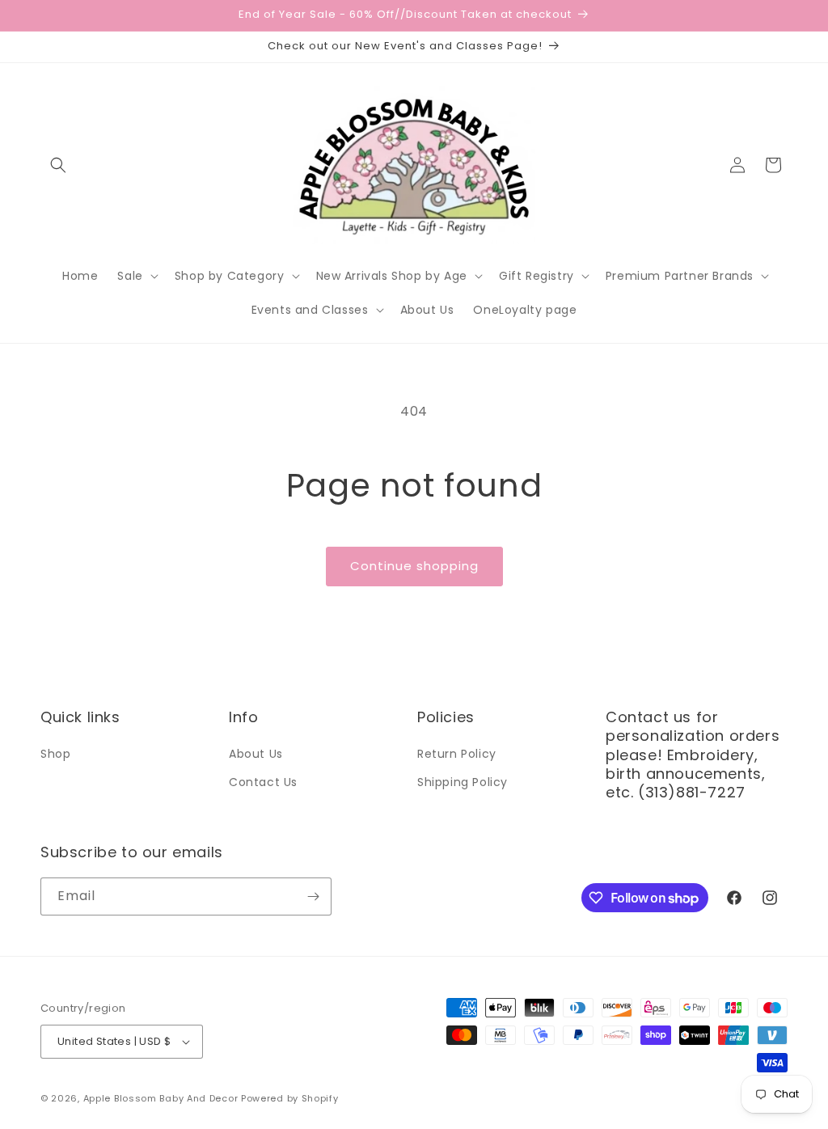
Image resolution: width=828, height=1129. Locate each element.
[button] (58, 165)
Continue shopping (414, 565)
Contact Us (263, 782)
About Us (256, 754)
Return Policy (456, 754)
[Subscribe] (313, 896)
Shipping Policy (462, 782)
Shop (55, 754)
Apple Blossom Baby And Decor (161, 1098)
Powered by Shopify (290, 1098)
